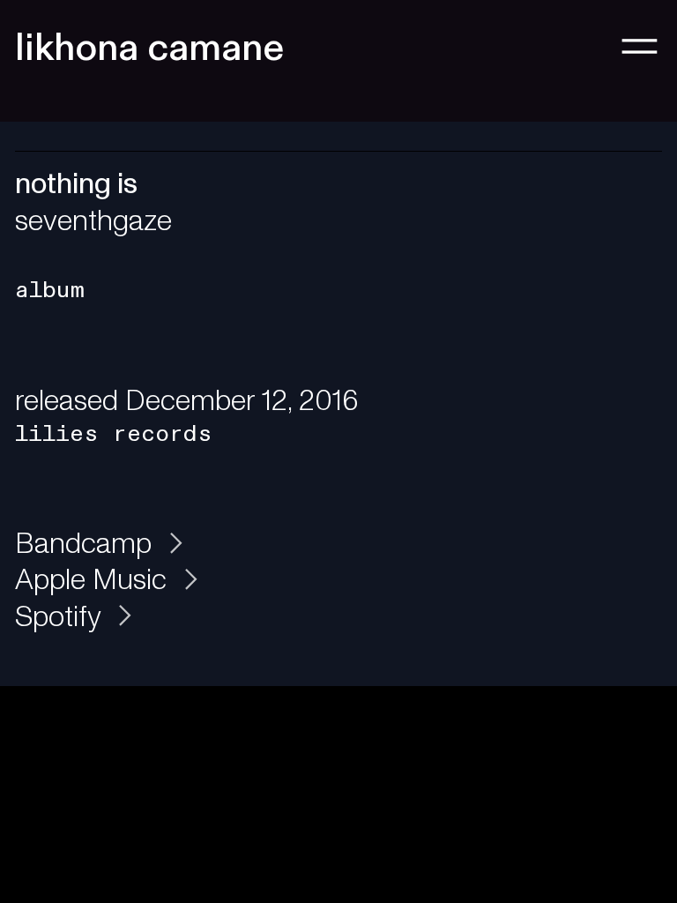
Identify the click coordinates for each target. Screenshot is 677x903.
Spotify (61, 617)
